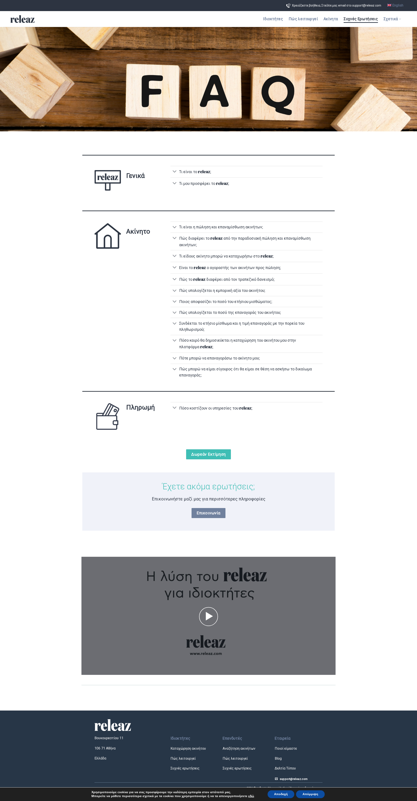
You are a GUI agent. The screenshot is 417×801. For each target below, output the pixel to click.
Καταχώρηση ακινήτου (188, 748)
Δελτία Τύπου (285, 768)
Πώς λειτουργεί (303, 19)
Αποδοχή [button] (281, 794)
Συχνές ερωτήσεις (185, 768)
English (397, 5)
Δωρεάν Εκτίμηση (208, 454)
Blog (278, 758)
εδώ (251, 796)
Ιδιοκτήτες (273, 19)
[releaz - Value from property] (22, 19)
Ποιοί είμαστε (286, 748)
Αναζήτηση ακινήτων (239, 748)
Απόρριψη (310, 794)
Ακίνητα (331, 19)
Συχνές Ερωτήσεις (361, 19)
